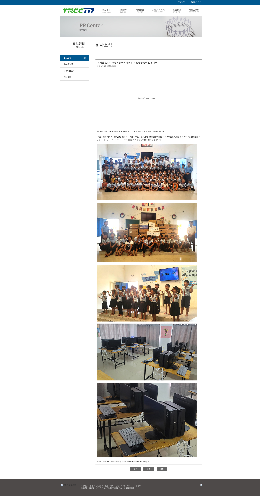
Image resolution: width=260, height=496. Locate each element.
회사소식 (74, 58)
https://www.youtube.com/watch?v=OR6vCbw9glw (130, 461)
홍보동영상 (74, 64)
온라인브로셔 (74, 71)
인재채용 (74, 77)
